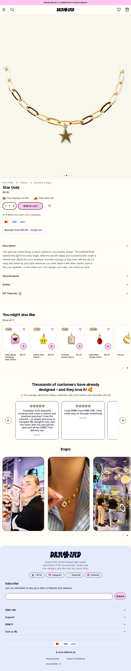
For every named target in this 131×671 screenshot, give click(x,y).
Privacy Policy (52, 659)
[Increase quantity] (13, 206)
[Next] (127, 368)
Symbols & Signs (43, 182)
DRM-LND (10, 610)
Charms (24, 182)
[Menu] (4, 9)
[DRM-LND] (65, 10)
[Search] (12, 9)
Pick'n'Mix (8, 182)
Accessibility (52, 664)
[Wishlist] (119, 9)
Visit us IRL (11, 631)
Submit (120, 596)
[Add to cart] (23, 346)
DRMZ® (9, 624)
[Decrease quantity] (5, 206)
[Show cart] (127, 9)
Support (9, 617)
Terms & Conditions (75, 659)
